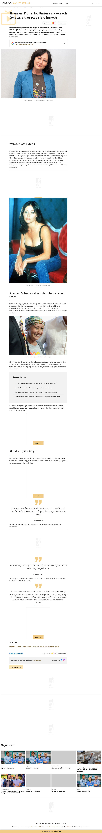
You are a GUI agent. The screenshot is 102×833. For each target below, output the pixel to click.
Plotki (14, 7)
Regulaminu (34, 826)
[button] (67, 3)
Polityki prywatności (43, 826)
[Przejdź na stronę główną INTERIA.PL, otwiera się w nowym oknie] (7, 3)
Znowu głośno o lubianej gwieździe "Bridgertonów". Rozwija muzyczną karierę (36, 392)
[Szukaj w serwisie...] (92, 3)
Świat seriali (8, 7)
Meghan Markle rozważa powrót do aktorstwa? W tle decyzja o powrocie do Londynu (38, 396)
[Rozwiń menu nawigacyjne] (99, 3)
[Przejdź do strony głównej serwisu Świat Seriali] (21, 3)
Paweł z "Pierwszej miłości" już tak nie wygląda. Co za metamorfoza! (33, 388)
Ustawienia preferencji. (54, 826)
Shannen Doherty (16, 667)
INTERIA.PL (68, 826)
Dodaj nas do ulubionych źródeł (30, 44)
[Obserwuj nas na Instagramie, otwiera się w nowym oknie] (64, 660)
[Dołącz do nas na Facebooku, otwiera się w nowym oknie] (61, 660)
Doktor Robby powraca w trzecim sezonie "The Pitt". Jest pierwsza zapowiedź (35, 383)
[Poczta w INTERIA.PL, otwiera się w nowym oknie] (96, 3)
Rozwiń (37, 443)
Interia (2, 7)
